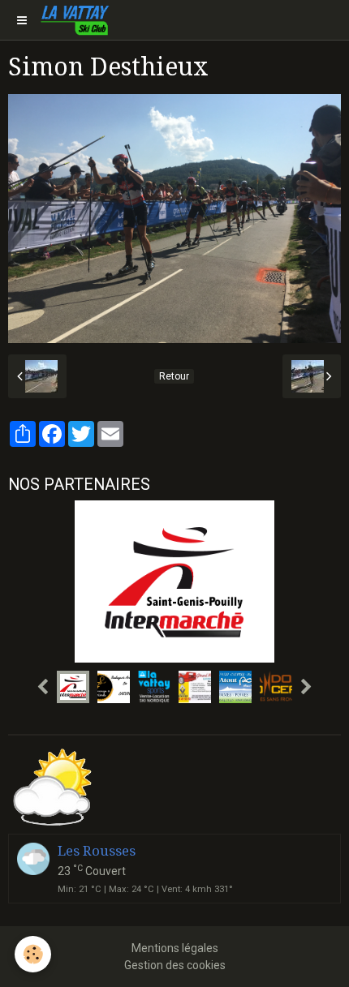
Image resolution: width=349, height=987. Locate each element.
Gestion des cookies (175, 965)
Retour (174, 376)
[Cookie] (33, 954)
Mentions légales (174, 948)
